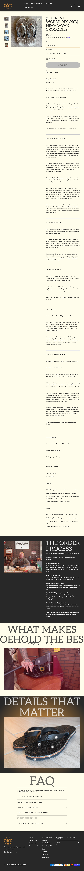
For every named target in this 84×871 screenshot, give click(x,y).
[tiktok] (13, 852)
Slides (43, 849)
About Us (48, 3)
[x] (16, 852)
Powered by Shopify (20, 865)
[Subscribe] (78, 843)
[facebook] (5, 852)
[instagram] (8, 852)
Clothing (44, 852)
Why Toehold (36, 3)
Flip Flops (44, 840)
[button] (70, 5)
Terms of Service (34, 846)
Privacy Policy (33, 840)
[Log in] (75, 5)
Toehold (11, 865)
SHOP (26, 3)
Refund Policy (33, 843)
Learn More (45, 857)
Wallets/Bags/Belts (47, 846)
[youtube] (10, 852)
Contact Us (28, 7)
